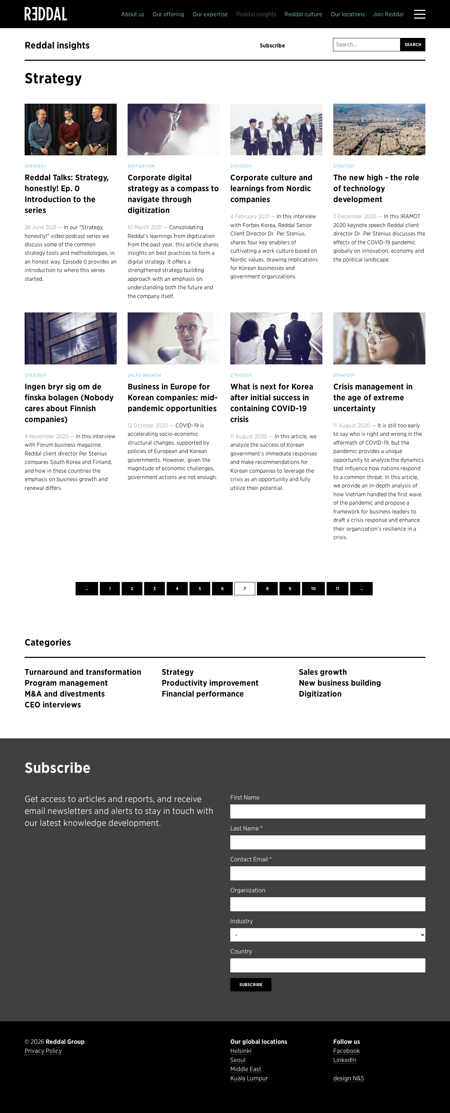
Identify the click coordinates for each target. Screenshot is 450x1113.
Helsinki (240, 1050)
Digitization (141, 166)
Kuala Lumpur (249, 1078)
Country (241, 951)
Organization (247, 890)
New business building (340, 682)
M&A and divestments (65, 693)
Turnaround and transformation (83, 672)
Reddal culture (303, 14)
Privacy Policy (43, 1050)
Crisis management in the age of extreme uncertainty (373, 397)
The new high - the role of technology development (376, 188)
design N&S (348, 1078)
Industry (241, 921)
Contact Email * (251, 859)
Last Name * (246, 828)
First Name (244, 797)
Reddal (46, 13)
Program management (66, 682)
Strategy (53, 78)
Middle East (245, 1069)
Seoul (237, 1059)
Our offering (168, 14)
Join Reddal (388, 14)
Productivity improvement (210, 682)
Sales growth (144, 375)
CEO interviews (53, 704)
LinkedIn (344, 1059)
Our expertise (210, 14)
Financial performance (203, 693)
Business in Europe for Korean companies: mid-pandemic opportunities (173, 397)
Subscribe (272, 45)
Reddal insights (256, 14)
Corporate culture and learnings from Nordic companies (271, 188)
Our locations (348, 14)
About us (132, 14)
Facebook (346, 1050)
